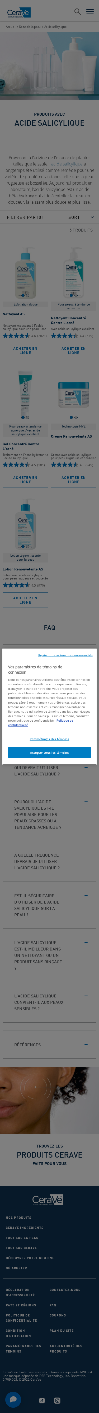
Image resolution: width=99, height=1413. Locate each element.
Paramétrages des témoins (49, 739)
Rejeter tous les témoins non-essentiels (65, 655)
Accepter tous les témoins (49, 752)
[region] (49, 706)
